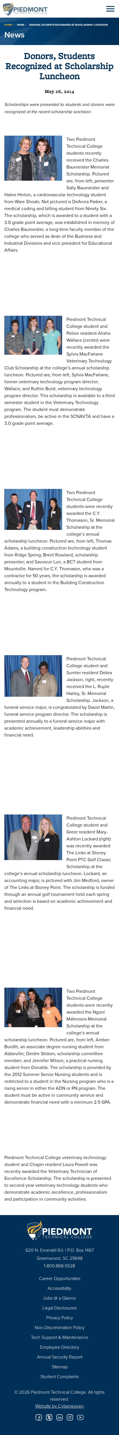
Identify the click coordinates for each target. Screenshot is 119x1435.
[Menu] (110, 8)
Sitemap (60, 1366)
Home (8, 25)
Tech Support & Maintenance (59, 1337)
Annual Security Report (59, 1357)
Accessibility (59, 1288)
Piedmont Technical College (27, 8)
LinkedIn (59, 1417)
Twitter (49, 1417)
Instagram (70, 1417)
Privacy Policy (59, 1317)
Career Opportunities (59, 1278)
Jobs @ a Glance (59, 1298)
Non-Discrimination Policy (60, 1327)
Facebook (39, 1417)
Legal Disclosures (59, 1308)
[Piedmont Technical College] (59, 1230)
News (20, 25)
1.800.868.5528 (59, 1265)
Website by (59, 1406)
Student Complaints (59, 1376)
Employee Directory (59, 1347)
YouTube (80, 1417)
